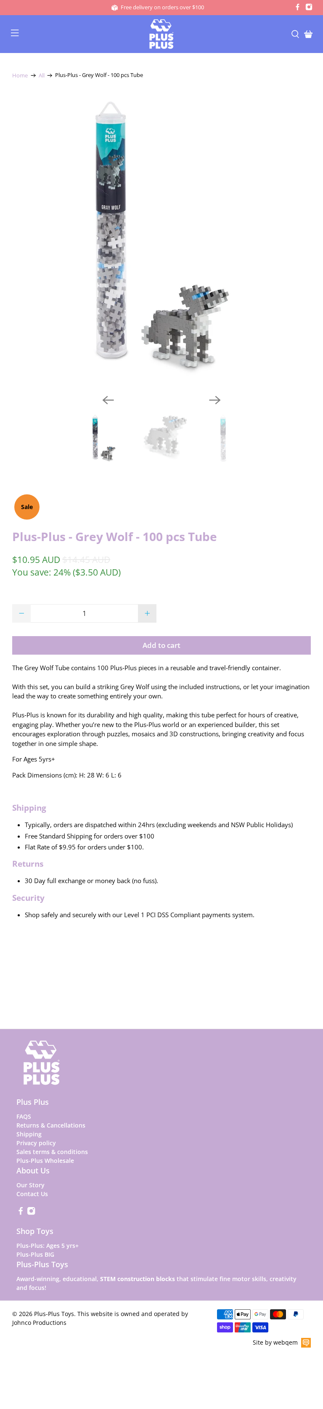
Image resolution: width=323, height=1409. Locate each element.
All (42, 75)
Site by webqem (275, 1342)
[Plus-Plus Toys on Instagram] (308, 8)
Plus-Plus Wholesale (45, 1161)
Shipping (29, 1134)
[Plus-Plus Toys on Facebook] (297, 8)
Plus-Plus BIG (35, 1254)
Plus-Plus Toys (54, 1314)
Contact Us (32, 1194)
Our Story (30, 1185)
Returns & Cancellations (50, 1125)
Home (20, 75)
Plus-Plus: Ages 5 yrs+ (47, 1246)
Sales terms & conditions (52, 1152)
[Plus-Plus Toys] (161, 34)
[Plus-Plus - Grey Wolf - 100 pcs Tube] (161, 238)
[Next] (215, 400)
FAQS (23, 1116)
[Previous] (108, 400)
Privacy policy (36, 1143)
